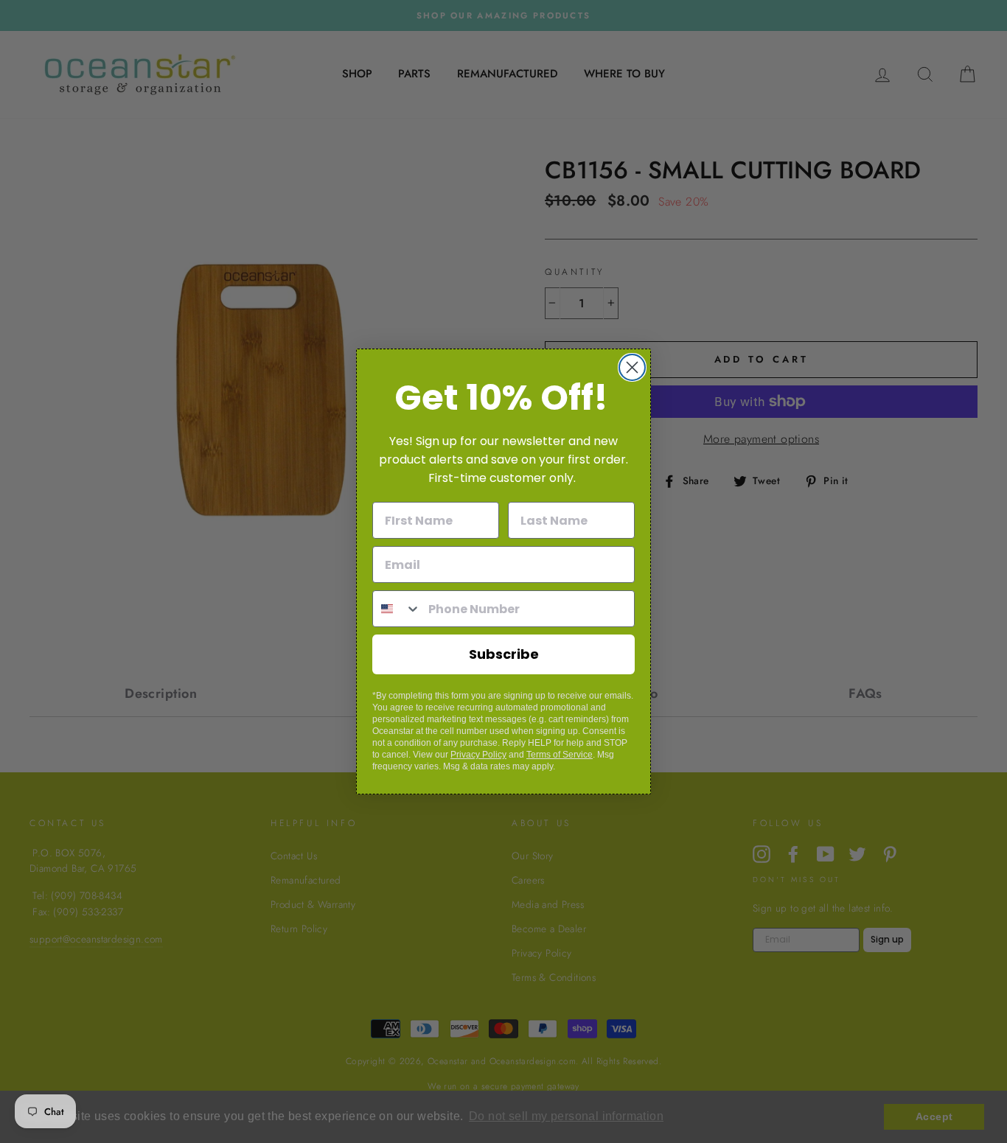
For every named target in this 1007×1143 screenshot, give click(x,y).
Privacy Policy (478, 754)
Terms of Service (559, 754)
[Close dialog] (632, 367)
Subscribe (504, 654)
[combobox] (397, 608)
